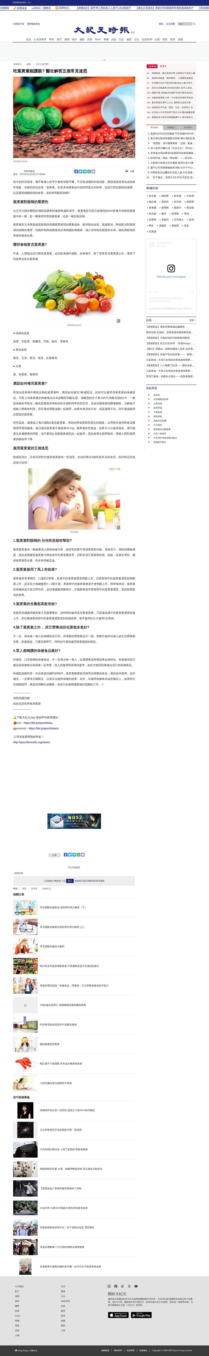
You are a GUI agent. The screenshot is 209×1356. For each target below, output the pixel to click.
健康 (129, 39)
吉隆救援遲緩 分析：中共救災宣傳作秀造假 (172, 97)
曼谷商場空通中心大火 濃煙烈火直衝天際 (171, 102)
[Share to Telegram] (85, 171)
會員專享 (41, 39)
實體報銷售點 (33, 24)
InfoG (98, 39)
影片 (17, 1291)
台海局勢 (157, 403)
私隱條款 (143, 1350)
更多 (186, 225)
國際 (82, 39)
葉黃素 (34, 888)
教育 (172, 39)
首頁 (28, 39)
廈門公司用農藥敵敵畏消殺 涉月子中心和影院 (172, 168)
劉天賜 (177, 196)
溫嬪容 (162, 225)
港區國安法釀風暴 (162, 429)
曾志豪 (152, 196)
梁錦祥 (165, 201)
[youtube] (136, 1286)
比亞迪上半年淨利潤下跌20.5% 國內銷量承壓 (173, 112)
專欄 (106, 39)
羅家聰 (190, 201)
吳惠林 (152, 219)
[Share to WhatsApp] (89, 171)
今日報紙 (19, 1286)
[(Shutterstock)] (74, 117)
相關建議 (105, 1350)
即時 (51, 39)
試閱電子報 (18, 24)
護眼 (24, 888)
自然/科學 (147, 39)
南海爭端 (157, 408)
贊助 (161, 24)
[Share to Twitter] (80, 171)
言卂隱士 (179, 219)
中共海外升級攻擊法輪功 (165, 438)
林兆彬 (152, 213)
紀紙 (157, 39)
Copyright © (157, 1350)
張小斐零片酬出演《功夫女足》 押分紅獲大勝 (172, 148)
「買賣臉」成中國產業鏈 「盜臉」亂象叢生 (172, 143)
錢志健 (152, 201)
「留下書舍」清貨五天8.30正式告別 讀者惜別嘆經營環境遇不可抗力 (172, 177)
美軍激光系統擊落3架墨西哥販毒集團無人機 (173, 153)
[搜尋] (194, 24)
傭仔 (163, 213)
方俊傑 (190, 196)
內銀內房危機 (159, 420)
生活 (121, 39)
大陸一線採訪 (159, 433)
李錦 (186, 213)
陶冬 (151, 225)
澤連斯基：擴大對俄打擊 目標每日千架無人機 (173, 73)
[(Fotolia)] (74, 498)
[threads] (122, 1286)
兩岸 (74, 39)
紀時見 (156, 395)
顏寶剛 (165, 207)
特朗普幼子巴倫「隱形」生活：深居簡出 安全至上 (173, 107)
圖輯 (63, 1325)
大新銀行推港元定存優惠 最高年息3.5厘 (172, 163)
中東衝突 (157, 412)
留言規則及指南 (18, 873)
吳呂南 (177, 201)
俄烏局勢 (157, 416)
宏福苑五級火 (159, 442)
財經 (89, 39)
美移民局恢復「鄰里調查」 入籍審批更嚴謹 (172, 78)
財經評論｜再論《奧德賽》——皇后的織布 (172, 158)
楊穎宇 (177, 207)
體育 (165, 39)
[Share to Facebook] (76, 171)
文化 (136, 39)
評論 (113, 39)
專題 (17, 1325)
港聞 (66, 39)
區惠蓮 (152, 231)
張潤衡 (175, 213)
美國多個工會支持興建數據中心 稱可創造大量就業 (173, 117)
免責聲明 (131, 1350)
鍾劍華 (165, 196)
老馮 (191, 219)
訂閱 (87, 881)
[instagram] (109, 1286)
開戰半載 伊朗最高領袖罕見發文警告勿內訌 (172, 92)
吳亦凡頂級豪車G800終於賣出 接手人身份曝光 (173, 88)
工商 (63, 1330)
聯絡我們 (118, 1350)
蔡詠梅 (190, 207)
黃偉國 (152, 207)
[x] (129, 1286)
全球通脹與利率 (160, 399)
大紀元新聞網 (41, 64)
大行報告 (157, 425)
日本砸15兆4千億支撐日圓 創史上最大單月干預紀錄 (173, 83)
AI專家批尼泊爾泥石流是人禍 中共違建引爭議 (172, 172)
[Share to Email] (93, 171)
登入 (70, 881)
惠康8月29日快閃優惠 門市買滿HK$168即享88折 (173, 134)
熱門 (59, 39)
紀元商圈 (170, 24)
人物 (17, 1335)
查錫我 (175, 225)
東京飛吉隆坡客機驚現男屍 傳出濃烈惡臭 (172, 138)
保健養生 (17, 64)
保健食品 (46, 888)
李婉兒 (165, 219)
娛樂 (180, 39)
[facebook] (116, 1286)
